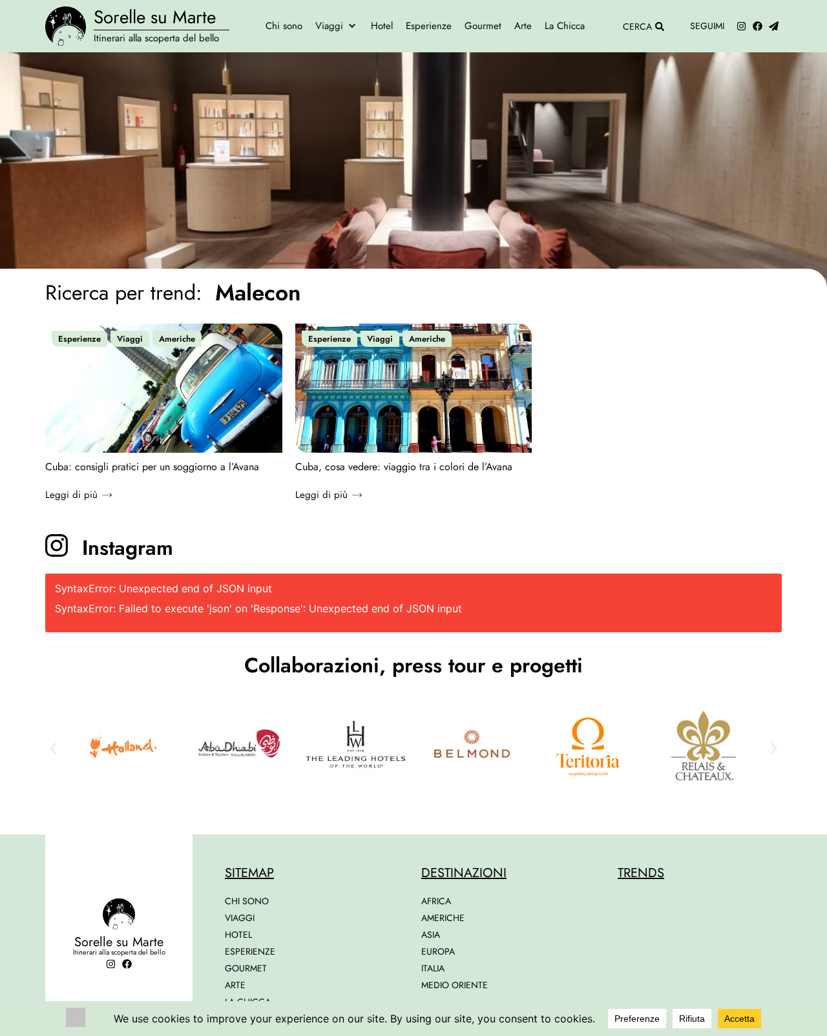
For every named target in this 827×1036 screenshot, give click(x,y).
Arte (235, 985)
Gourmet (246, 968)
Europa (438, 951)
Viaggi (130, 339)
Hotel (238, 934)
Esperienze (79, 339)
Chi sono (247, 901)
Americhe (177, 339)
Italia (433, 968)
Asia (430, 934)
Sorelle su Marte (155, 17)
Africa (436, 901)
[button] (336, 26)
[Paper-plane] (774, 26)
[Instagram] (741, 26)
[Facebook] (757, 26)
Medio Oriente (454, 985)
